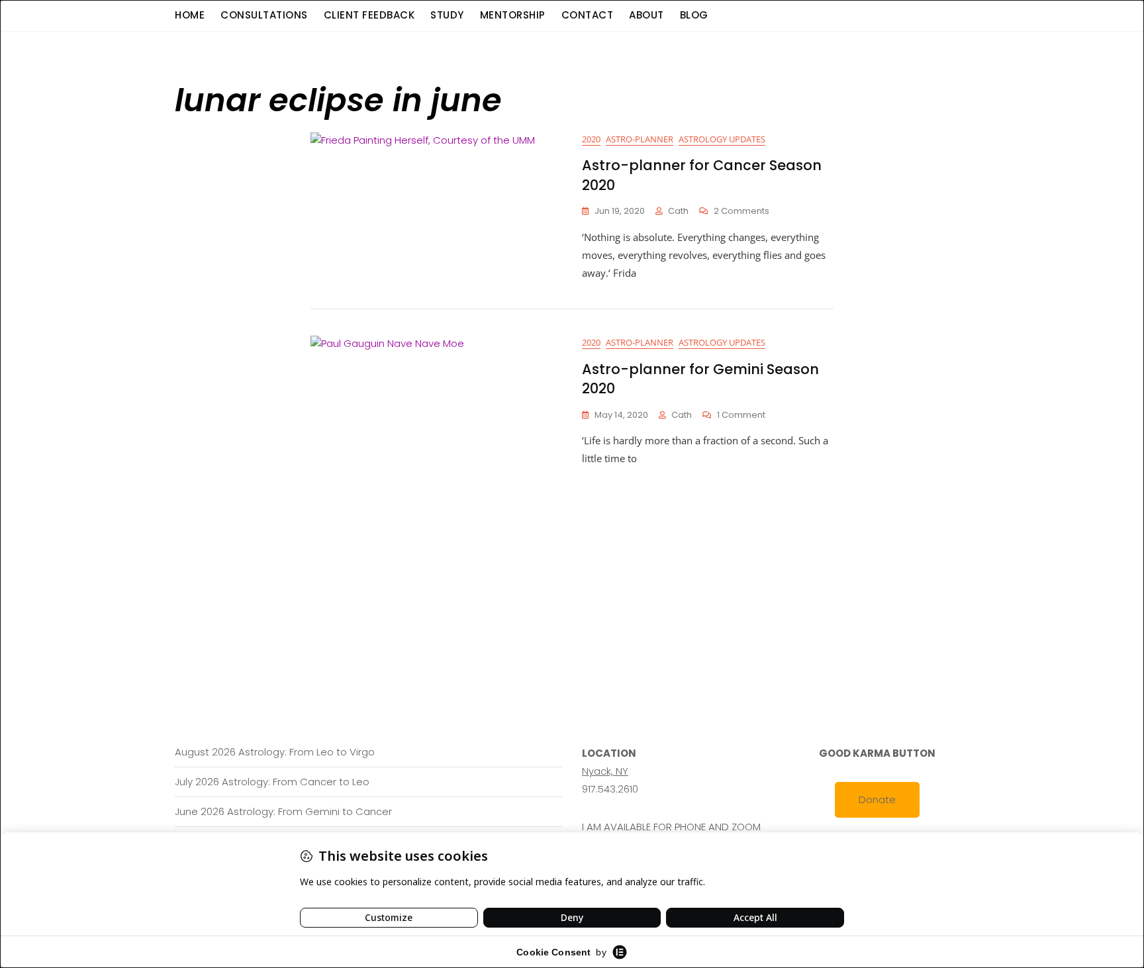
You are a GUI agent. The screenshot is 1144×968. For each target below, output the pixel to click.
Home (190, 15)
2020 (591, 139)
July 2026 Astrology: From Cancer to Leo (272, 782)
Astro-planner (639, 139)
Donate (877, 799)
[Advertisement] (575, 566)
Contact (587, 15)
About (646, 15)
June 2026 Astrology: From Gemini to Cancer (283, 811)
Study (447, 15)
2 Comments (741, 211)
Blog (694, 15)
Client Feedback (369, 15)
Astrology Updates (722, 139)
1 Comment (741, 415)
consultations (264, 15)
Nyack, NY (605, 771)
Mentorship (513, 15)
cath (678, 211)
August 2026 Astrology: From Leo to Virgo (275, 752)
